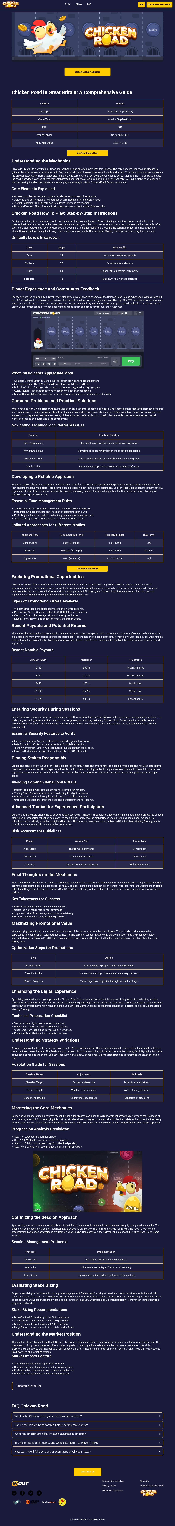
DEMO (79, 4)
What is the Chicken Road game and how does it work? (48, 1416)
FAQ (89, 4)
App (141, 4)
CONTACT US (87, 1471)
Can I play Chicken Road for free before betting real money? (51, 1424)
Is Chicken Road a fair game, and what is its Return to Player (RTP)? (56, 1442)
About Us (144, 1481)
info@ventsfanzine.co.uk (151, 1485)
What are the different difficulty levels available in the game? (51, 1433)
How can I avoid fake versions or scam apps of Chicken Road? (52, 1451)
